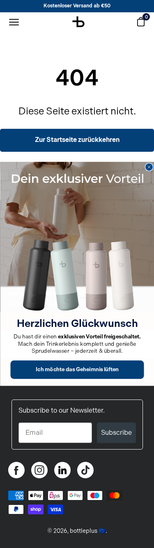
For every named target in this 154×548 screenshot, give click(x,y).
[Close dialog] (148, 167)
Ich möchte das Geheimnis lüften (77, 369)
